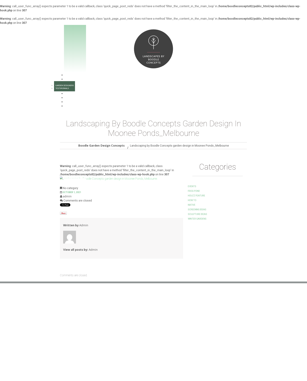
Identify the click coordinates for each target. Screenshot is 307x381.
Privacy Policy (132, 344)
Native (191, 205)
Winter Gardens (197, 218)
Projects (69, 97)
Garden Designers (64, 85)
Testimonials (62, 88)
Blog (67, 101)
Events (192, 186)
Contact (118, 366)
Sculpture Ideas (197, 214)
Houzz (127, 325)
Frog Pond (194, 191)
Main (67, 75)
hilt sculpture (132, 320)
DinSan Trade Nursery (137, 334)
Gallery (77, 366)
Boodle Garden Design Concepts (101, 145)
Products (70, 93)
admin (67, 196)
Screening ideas (197, 209)
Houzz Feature (196, 195)
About (68, 79)
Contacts (70, 106)
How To (192, 200)
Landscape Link (133, 330)
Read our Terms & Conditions (141, 339)
